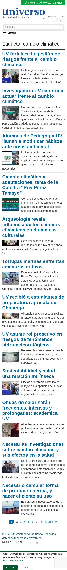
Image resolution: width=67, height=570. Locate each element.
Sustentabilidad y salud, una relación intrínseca (29, 373)
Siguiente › (51, 521)
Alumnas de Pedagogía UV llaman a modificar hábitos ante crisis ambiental (32, 141)
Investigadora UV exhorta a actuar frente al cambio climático (32, 96)
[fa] (30, 542)
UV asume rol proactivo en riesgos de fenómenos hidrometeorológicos (32, 339)
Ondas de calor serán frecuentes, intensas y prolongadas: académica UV (30, 410)
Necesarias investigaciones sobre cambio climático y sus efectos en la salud (33, 450)
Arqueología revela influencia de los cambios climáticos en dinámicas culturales (31, 227)
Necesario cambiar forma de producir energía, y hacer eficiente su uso (30, 491)
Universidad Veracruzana (43, 2)
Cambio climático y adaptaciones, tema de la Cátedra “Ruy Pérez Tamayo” (30, 185)
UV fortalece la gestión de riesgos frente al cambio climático (31, 59)
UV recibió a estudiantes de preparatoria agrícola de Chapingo (33, 302)
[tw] (37, 542)
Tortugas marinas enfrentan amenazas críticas (33, 264)
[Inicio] (23, 16)
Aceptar (10, 567)
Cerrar (26, 567)
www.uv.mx (35, 538)
